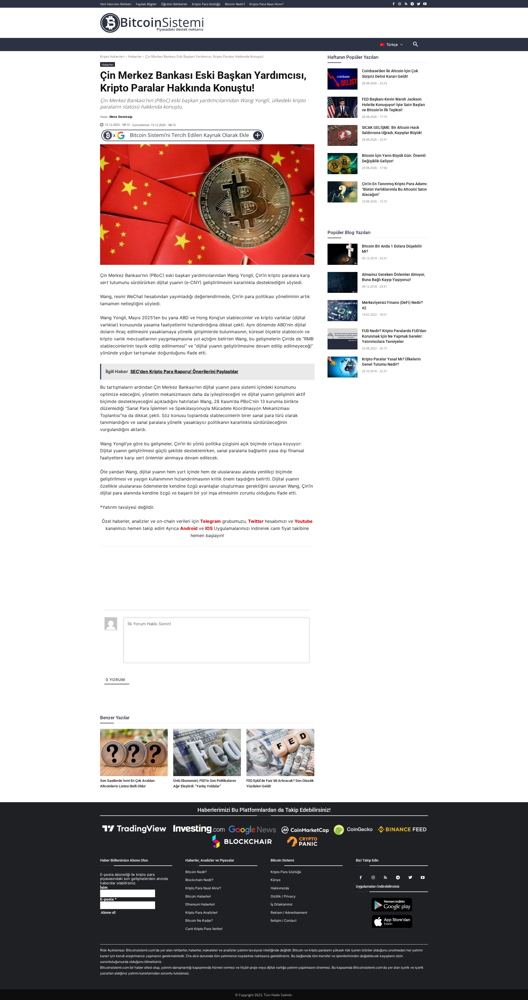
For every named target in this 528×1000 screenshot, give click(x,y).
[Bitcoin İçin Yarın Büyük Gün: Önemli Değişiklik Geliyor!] (343, 163)
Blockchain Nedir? (199, 880)
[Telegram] (412, 4)
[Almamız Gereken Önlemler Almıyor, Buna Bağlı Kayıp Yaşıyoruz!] (343, 282)
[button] (415, 44)
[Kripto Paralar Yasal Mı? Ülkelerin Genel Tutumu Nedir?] (343, 367)
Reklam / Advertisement (289, 912)
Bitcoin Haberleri (198, 896)
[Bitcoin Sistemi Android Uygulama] (392, 910)
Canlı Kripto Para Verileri (203, 929)
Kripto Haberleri (112, 56)
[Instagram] (400, 4)
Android (188, 528)
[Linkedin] (213, 560)
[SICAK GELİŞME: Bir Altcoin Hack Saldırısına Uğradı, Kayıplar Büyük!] (343, 135)
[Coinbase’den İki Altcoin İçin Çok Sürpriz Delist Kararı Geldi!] (343, 79)
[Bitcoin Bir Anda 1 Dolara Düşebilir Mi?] (343, 254)
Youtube (304, 521)
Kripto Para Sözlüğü (286, 872)
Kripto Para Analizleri (201, 912)
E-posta (108, 899)
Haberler (135, 56)
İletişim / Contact (283, 920)
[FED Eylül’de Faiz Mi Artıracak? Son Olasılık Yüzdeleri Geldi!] (280, 752)
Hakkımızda (280, 888)
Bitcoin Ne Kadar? (199, 920)
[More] (238, 560)
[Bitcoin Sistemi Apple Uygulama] (392, 927)
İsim (104, 887)
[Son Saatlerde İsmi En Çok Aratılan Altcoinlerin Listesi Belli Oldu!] (134, 752)
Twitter (256, 521)
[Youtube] (425, 4)
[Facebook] (393, 4)
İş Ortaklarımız (282, 904)
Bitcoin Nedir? (196, 872)
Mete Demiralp (120, 117)
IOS (209, 528)
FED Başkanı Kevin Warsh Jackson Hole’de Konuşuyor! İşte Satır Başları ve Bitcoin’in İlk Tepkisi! (393, 104)
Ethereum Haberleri (200, 904)
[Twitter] (418, 4)
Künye (275, 880)
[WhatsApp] (200, 560)
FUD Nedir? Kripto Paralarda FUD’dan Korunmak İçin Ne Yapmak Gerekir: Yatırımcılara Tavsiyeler (394, 336)
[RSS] (406, 4)
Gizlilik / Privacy (283, 896)
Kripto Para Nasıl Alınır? (203, 888)
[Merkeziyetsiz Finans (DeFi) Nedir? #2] (343, 310)
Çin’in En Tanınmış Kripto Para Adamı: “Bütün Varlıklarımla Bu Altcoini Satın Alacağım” (395, 189)
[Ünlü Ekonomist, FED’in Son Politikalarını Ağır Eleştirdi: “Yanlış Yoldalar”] (207, 752)
